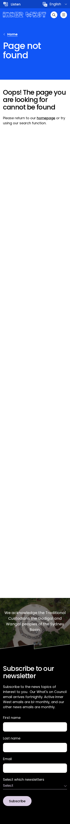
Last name (11, 738)
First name (12, 717)
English (55, 4)
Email (7, 759)
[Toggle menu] (63, 14)
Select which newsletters (23, 779)
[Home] (24, 15)
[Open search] (54, 14)
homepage (46, 118)
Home (12, 34)
